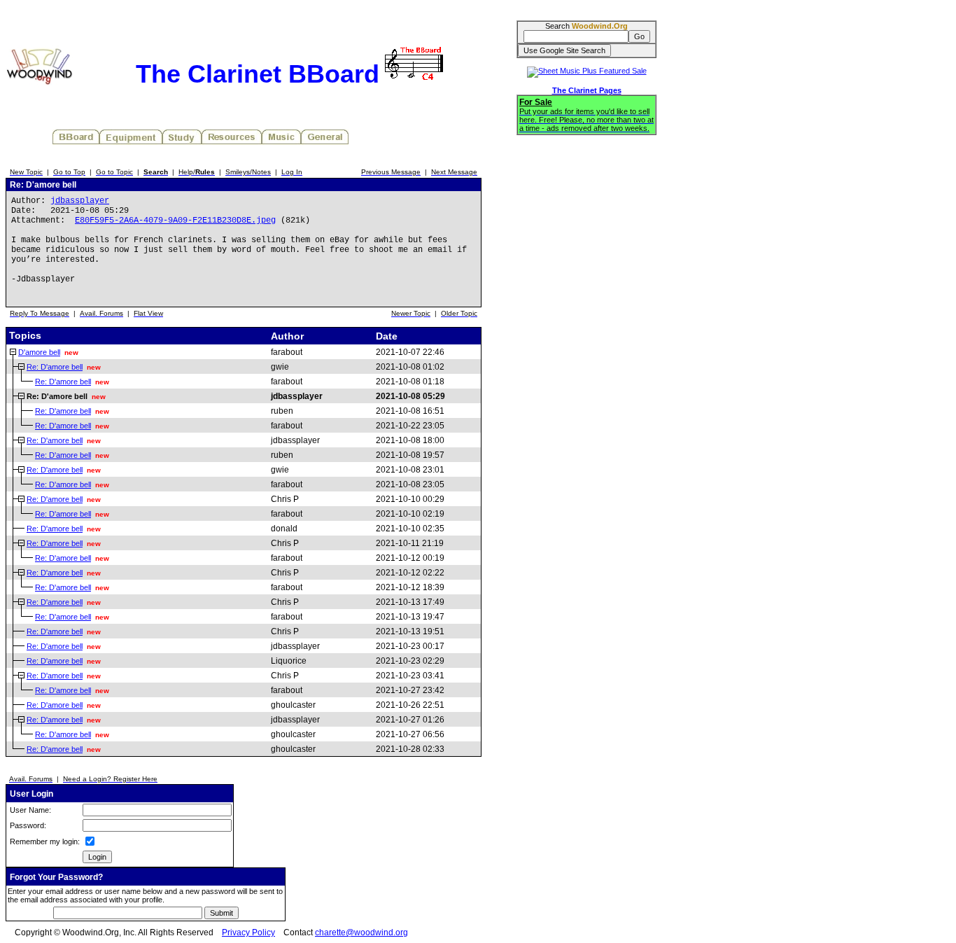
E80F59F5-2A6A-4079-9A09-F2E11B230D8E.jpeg (175, 220)
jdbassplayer (79, 201)
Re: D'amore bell (55, 367)
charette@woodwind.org (361, 932)
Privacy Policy (248, 932)
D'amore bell (39, 352)
